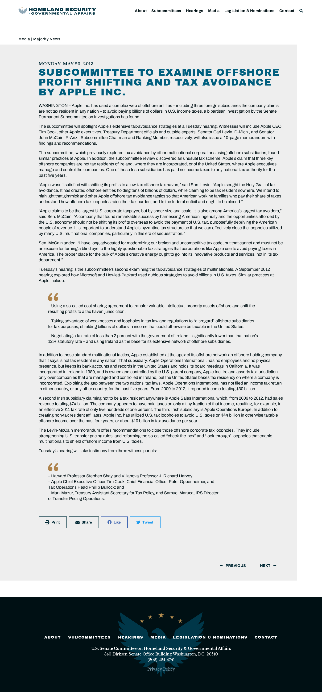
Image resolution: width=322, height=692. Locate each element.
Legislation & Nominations (249, 11)
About (141, 11)
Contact (286, 11)
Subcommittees (166, 11)
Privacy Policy (161, 669)
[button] (301, 10)
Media (214, 11)
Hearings (194, 11)
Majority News (46, 39)
